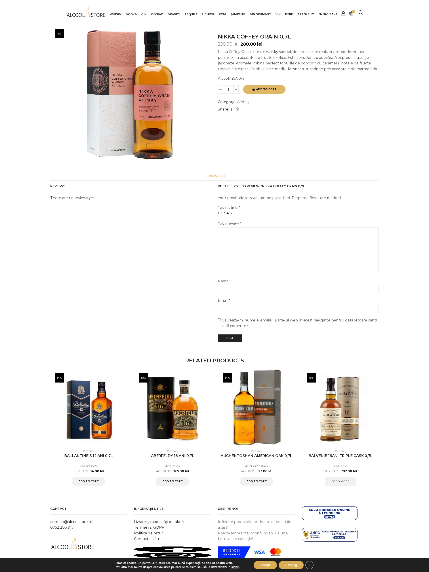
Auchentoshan (256, 466)
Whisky (116, 14)
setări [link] (235, 567)
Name (224, 281)
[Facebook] (231, 109)
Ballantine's (88, 466)
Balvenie (340, 466)
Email (224, 300)
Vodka (131, 14)
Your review (230, 223)
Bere (289, 14)
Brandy (174, 14)
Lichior (208, 14)
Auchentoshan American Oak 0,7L (256, 456)
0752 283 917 (62, 527)
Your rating (229, 207)
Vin (278, 14)
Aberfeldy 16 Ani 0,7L (172, 456)
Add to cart (266, 89)
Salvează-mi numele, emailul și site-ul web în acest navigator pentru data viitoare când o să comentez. (299, 323)
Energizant (328, 14)
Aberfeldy (172, 466)
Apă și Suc (305, 14)
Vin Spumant (260, 14)
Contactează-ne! (148, 539)
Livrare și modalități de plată (159, 522)
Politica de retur (148, 533)
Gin (144, 14)
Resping (291, 565)
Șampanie (238, 14)
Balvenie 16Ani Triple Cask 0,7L (340, 456)
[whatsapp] (236, 109)
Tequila (191, 14)
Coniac (157, 14)
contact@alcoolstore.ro (71, 522)
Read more (340, 481)
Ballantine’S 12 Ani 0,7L (88, 456)
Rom (222, 14)
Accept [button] (265, 565)
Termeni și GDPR (149, 527)
